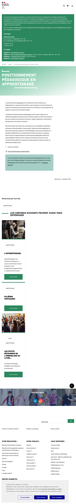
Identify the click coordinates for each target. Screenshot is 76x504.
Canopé (4, 467)
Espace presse (55, 448)
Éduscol (4, 458)
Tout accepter (57, 497)
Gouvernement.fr (31, 448)
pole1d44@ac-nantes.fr (17, 52)
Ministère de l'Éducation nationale (11, 445)
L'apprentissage (12, 253)
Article (10, 64)
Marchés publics (55, 429)
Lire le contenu (13, 277)
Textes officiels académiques (59, 454)
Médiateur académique (32, 429)
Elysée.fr (28, 445)
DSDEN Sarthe (55, 471)
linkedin (35, 401)
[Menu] (72, 6)
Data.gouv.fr (30, 457)
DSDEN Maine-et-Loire (57, 465)
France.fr (29, 451)
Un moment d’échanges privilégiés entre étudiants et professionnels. (12, 366)
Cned (3, 470)
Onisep (4, 464)
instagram (40, 401)
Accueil (4, 64)
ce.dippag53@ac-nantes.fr (18, 56)
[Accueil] (7, 5)
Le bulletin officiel (7, 473)
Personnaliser (25, 497)
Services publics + (31, 466)
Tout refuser (40, 497)
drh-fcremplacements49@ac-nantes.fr (22, 54)
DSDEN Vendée (55, 474)
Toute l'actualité (55, 445)
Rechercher (44, 422)
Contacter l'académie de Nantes (10, 429)
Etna (52, 451)
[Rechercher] (64, 6)
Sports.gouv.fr (30, 469)
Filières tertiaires (9, 298)
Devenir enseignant (7, 461)
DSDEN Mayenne (56, 468)
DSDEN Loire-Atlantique (57, 462)
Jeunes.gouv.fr (30, 460)
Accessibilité (67, 5)
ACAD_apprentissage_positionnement (18, 151)
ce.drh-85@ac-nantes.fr (17, 58)
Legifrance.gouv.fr (31, 454)
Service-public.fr (31, 463)
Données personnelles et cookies (52, 489)
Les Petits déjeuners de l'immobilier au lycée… (12, 354)
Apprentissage (7, 205)
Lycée (9, 338)
